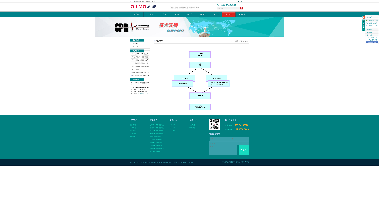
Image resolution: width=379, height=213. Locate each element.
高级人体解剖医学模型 (157, 142)
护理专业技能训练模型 (157, 128)
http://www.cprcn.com (142, 93)
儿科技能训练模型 (155, 136)
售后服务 (135, 43)
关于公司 (133, 125)
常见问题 (135, 46)
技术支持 (229, 14)
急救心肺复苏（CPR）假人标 (140, 54)
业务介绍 (133, 136)
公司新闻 (172, 125)
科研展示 (202, 14)
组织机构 (133, 131)
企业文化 (133, 128)
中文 (234, 1)
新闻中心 (189, 14)
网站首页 (137, 14)
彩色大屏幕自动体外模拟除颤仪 (140, 57)
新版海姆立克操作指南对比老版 (140, 75)
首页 (240, 41)
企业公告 (172, 131)
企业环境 (133, 134)
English (240, 1)
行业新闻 (172, 128)
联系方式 (242, 14)
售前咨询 (369, 17)
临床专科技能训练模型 (157, 131)
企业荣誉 (163, 14)
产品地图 (216, 14)
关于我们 (150, 14)
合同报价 (369, 29)
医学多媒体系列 (155, 151)
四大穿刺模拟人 (136, 69)
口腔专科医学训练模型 (157, 145)
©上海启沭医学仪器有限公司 (149, 162)
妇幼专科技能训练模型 (157, 134)
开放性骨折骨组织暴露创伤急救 (140, 66)
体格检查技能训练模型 (157, 139)
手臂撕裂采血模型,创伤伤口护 (140, 60)
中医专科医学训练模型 (157, 148)
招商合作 (369, 32)
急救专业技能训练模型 (157, 125)
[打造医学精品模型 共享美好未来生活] (184, 8)
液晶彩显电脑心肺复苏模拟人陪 (140, 72)
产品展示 (176, 14)
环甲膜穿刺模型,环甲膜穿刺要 (140, 63)
